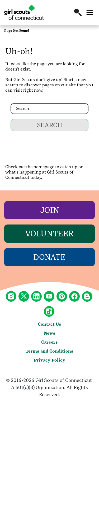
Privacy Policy (49, 360)
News (49, 333)
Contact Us (49, 324)
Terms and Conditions (49, 351)
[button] (78, 12)
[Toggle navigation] (90, 12)
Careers (49, 342)
